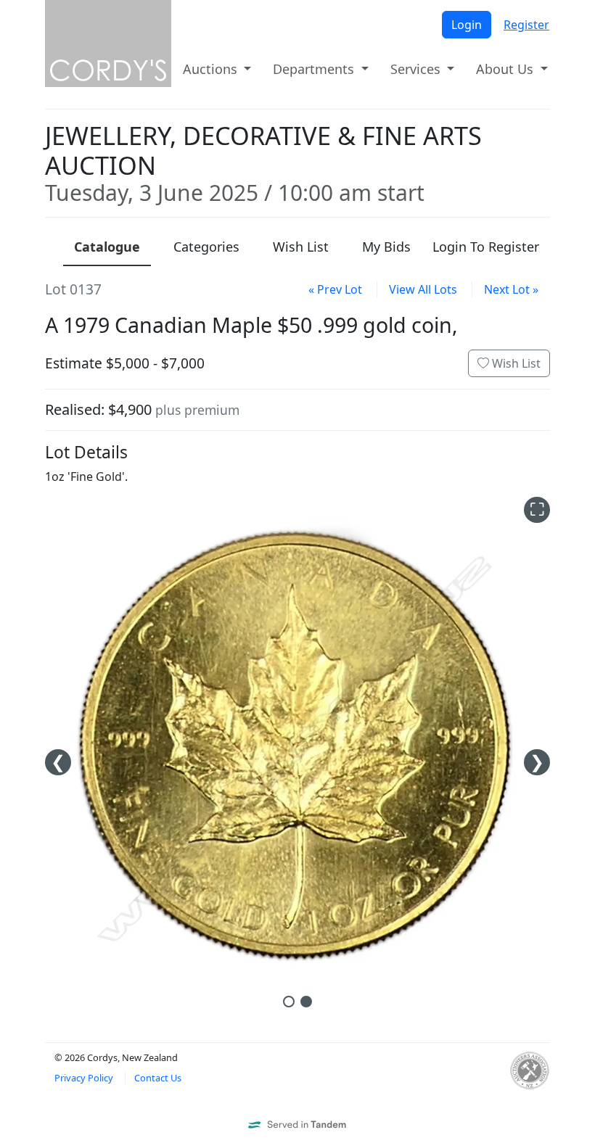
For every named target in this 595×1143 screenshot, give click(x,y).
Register (526, 25)
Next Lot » (511, 289)
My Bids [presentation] (386, 246)
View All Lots (423, 289)
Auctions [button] (212, 69)
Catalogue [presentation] (107, 246)
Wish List (515, 363)
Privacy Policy (83, 1077)
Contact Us (157, 1077)
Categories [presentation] (206, 246)
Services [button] (417, 69)
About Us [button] (506, 69)
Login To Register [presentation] (485, 246)
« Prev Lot (335, 289)
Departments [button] (315, 69)
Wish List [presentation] (301, 246)
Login (466, 25)
